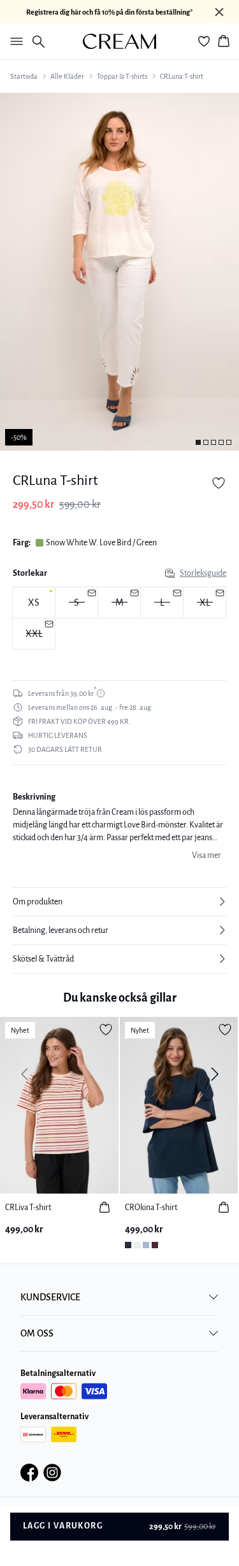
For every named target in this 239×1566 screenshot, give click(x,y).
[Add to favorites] (218, 483)
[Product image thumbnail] (198, 442)
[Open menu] (14, 41)
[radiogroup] (119, 618)
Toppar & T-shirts (122, 76)
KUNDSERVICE (50, 1297)
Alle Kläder (67, 76)
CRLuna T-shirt (181, 76)
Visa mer (206, 855)
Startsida (24, 76)
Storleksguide (203, 573)
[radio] (34, 602)
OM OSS (37, 1333)
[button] (119, 901)
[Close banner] (219, 12)
